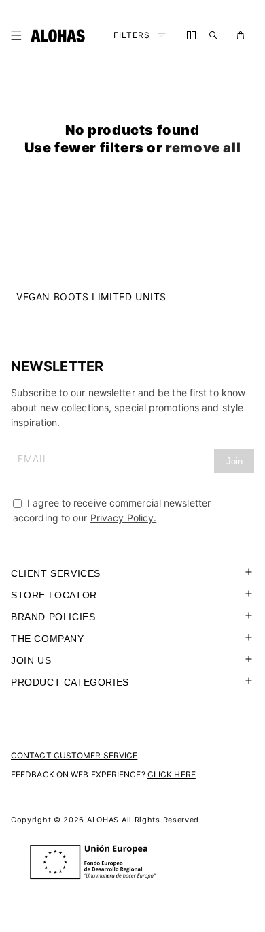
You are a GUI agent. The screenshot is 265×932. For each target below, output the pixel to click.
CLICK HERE (171, 774)
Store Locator (54, 595)
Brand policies (53, 616)
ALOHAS (103, 819)
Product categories (70, 682)
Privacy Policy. (123, 518)
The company (47, 638)
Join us (31, 660)
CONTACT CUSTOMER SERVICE (74, 755)
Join (234, 461)
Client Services (56, 573)
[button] (19, 35)
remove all (203, 148)
